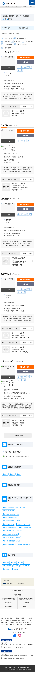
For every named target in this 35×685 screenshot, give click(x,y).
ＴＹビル (4, 125)
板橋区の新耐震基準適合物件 (11, 514)
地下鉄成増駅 (21, 393)
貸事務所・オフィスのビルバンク (10, 6)
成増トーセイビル (7, 361)
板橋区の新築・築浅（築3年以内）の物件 (14, 507)
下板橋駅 (14, 157)
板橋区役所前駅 (25, 566)
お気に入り (26, 606)
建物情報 (25, 62)
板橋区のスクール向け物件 (11, 534)
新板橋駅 (14, 83)
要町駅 (19, 230)
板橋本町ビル (6, 274)
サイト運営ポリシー (10, 667)
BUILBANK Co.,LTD (16, 669)
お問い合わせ (27, 57)
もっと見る (18, 435)
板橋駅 (16, 566)
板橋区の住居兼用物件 (9, 544)
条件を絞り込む (23, 28)
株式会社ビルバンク (17, 629)
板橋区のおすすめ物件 (24, 544)
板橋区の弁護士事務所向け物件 (12, 541)
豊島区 (6, 474)
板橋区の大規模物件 (9, 511)
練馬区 (13, 474)
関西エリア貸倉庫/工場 (26, 599)
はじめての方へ (9, 603)
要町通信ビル (6, 198)
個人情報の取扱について (24, 667)
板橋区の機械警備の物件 (10, 517)
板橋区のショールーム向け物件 (12, 537)
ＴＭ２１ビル (6, 52)
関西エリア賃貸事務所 (8, 599)
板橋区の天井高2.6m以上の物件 (12, 521)
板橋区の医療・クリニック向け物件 (13, 531)
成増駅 (14, 562)
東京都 (24, 6)
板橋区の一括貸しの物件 (24, 524)
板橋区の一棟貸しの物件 (10, 527)
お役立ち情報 (17, 595)
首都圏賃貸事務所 (17, 591)
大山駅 (21, 562)
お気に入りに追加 (27, 106)
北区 (19, 474)
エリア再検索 (6, 28)
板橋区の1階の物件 (9, 524)
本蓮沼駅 (16, 569)
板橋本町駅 (15, 305)
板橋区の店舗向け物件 (25, 527)
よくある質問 (25, 603)
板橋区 (6, 80)
